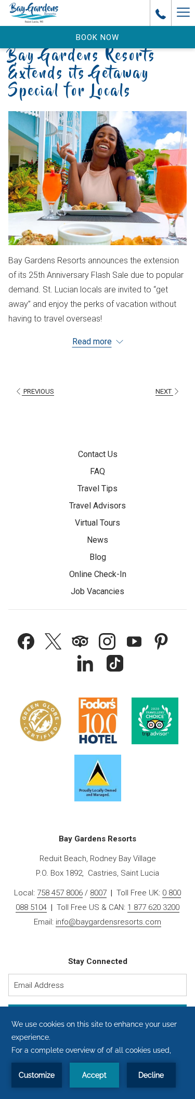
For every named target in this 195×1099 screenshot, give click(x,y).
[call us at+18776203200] (160, 13)
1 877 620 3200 (153, 907)
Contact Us (98, 454)
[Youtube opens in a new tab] (134, 640)
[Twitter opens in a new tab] (53, 640)
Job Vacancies (97, 591)
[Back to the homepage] (34, 13)
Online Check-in (97, 574)
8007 (98, 892)
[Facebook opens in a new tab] (26, 640)
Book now (97, 37)
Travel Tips (97, 488)
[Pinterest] (161, 640)
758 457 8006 (60, 892)
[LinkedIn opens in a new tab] (85, 662)
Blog (97, 557)
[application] (97, 1053)
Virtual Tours (97, 523)
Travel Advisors (97, 506)
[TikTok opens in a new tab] (115, 662)
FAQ (97, 471)
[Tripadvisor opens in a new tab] (80, 640)
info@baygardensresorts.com (108, 922)
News (97, 540)
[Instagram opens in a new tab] (107, 640)
